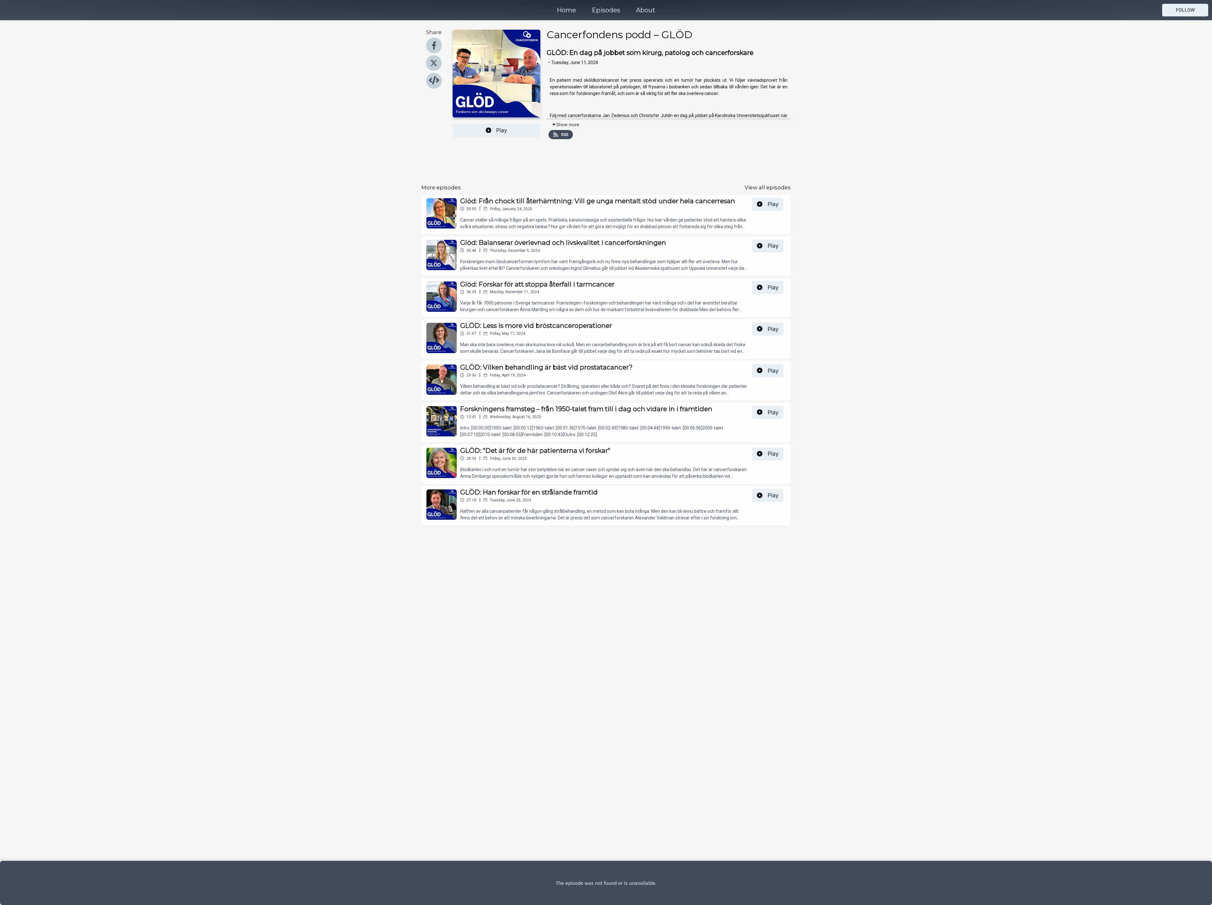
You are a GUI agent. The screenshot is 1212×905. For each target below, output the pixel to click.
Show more (567, 124)
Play (501, 130)
